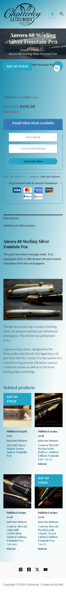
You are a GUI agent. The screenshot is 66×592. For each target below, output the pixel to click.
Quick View (17, 423)
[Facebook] (29, 569)
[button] (57, 68)
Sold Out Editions (50, 176)
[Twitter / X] (37, 569)
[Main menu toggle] (52, 14)
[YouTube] (45, 569)
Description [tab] (11, 218)
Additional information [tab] (19, 225)
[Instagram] (21, 569)
